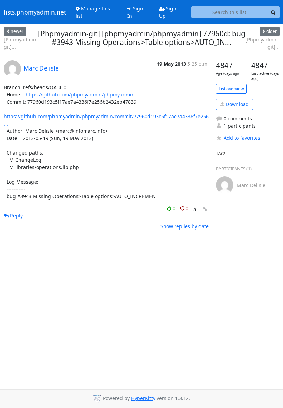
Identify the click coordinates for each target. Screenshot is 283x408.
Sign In (135, 12)
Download (236, 104)
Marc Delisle (41, 68)
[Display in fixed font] (194, 209)
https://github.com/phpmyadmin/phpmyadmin (80, 94)
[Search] (273, 12)
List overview (231, 89)
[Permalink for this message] (205, 209)
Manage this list (93, 12)
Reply (16, 215)
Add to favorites (242, 138)
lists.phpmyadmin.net (35, 12)
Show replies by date (184, 226)
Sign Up (167, 12)
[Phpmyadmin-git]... (21, 43)
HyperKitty (143, 398)
